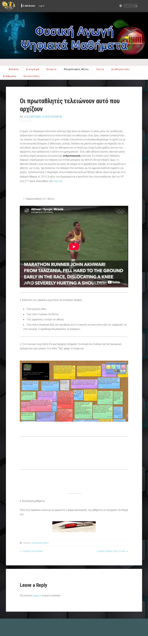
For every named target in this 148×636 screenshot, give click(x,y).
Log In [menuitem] (41, 6)
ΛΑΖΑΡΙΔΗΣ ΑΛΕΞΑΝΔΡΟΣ (43, 116)
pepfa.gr (57, 181)
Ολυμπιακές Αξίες (76, 69)
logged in (37, 595)
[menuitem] (9, 6)
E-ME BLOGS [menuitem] (29, 6)
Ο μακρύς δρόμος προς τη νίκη (111, 551)
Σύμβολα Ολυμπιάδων (33, 551)
